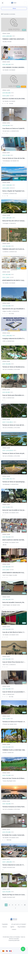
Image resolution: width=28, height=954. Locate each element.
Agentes (12, 926)
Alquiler (11, 95)
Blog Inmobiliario (22, 926)
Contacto (14, 929)
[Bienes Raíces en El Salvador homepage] (14, 3)
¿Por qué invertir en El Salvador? (18, 924)
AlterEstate (16, 940)
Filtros (14, 8)
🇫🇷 (10, 951)
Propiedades (5, 924)
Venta (13, 36)
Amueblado (12, 188)
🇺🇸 (7, 951)
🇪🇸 (3, 951)
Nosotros (5, 926)
